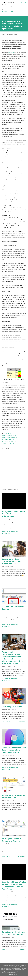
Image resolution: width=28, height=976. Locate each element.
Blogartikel (11, 52)
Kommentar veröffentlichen (10, 531)
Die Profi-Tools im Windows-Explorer (14, 607)
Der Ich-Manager (6, 443)
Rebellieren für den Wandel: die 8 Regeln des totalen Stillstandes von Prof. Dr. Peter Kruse (14, 885)
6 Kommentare (6, 813)
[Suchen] (22, 2)
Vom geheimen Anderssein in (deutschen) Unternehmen (13, 513)
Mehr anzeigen (6, 533)
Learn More (12, 974)
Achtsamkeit (9, 433)
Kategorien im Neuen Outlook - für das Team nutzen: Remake (11, 561)
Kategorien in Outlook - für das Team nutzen (13, 796)
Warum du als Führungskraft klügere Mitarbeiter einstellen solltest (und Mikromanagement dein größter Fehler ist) (12, 658)
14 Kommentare (6, 856)
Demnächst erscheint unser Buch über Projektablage (13, 933)
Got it (18, 974)
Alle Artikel (4, 11)
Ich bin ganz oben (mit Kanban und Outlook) (11, 839)
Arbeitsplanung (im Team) (9, 435)
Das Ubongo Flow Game (12, 706)
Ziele (13, 443)
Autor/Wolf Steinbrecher (9, 441)
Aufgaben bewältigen (8, 439)
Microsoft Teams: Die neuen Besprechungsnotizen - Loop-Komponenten (14, 749)
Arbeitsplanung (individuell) (10, 437)
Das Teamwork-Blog (9, 3)
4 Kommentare (6, 722)
